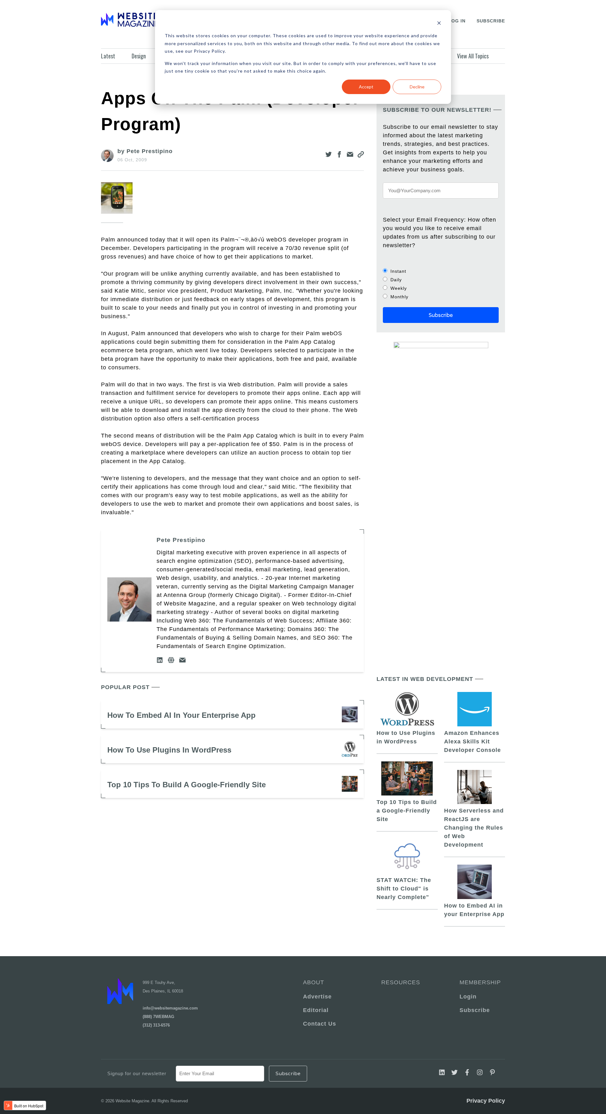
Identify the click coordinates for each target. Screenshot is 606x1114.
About (313, 982)
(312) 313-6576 (156, 1025)
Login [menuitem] (468, 996)
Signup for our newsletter (136, 1073)
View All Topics (473, 56)
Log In (457, 20)
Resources (400, 982)
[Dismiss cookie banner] (439, 24)
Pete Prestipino (181, 540)
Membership (479, 982)
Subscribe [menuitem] (475, 1010)
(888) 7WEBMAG (158, 1016)
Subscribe (491, 20)
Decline (417, 86)
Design (139, 56)
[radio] (441, 271)
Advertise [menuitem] (317, 996)
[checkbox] (441, 284)
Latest (108, 56)
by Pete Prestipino (145, 151)
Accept (366, 86)
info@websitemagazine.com (170, 1008)
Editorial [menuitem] (316, 1010)
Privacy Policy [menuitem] (485, 1101)
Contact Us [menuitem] (319, 1024)
